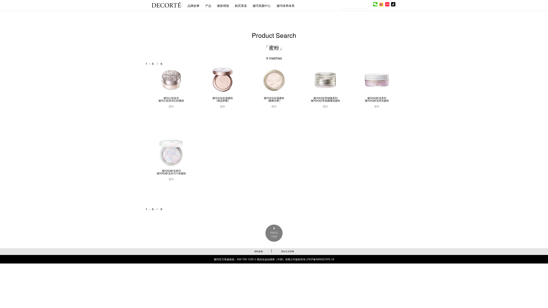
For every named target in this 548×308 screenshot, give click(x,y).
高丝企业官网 (287, 251)
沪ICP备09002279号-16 (320, 259)
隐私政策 (258, 251)
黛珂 (166, 4)
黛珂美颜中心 (262, 5)
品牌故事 (194, 5)
